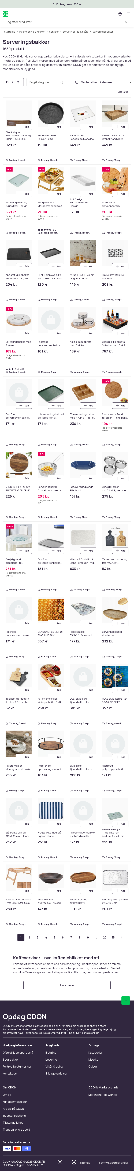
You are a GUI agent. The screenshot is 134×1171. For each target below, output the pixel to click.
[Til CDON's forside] (5, 14)
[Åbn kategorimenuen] (128, 14)
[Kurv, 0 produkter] (120, 14)
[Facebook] (74, 1162)
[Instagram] (60, 1162)
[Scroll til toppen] (125, 1000)
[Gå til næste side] (121, 937)
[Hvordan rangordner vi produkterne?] (77, 82)
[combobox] (67, 22)
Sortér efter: (89, 82)
